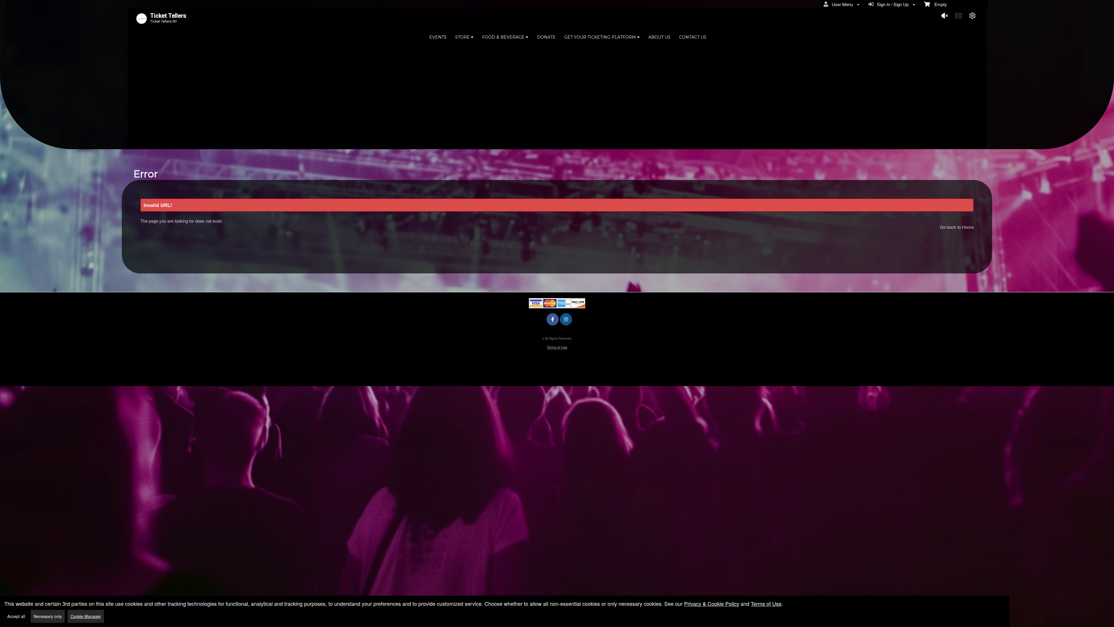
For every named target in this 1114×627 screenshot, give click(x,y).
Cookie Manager (85, 616)
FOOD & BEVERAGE (504, 37)
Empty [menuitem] (938, 4)
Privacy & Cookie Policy (711, 603)
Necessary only (48, 616)
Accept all (16, 616)
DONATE (546, 37)
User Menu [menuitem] (841, 4)
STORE (463, 37)
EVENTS (437, 37)
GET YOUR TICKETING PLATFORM (600, 37)
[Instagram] (566, 319)
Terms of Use (557, 347)
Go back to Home (957, 227)
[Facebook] (552, 319)
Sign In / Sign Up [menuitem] (892, 4)
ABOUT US (659, 37)
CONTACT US (692, 37)
